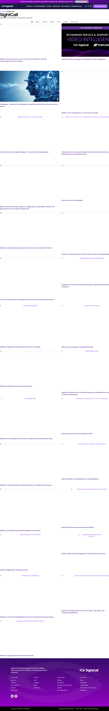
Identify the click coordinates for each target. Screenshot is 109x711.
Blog (81, 680)
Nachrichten (14, 690)
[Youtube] (12, 696)
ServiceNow (60, 683)
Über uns (13, 680)
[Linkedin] (15, 696)
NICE (35, 680)
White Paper (74, 22)
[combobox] (91, 6)
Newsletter (83, 690)
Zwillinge (59, 680)
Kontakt (13, 683)
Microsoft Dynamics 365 (64, 685)
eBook (37, 22)
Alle (32, 22)
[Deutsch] (91, 7)
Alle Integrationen (62, 690)
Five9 (35, 685)
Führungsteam (15, 685)
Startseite (3, 11)
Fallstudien (83, 683)
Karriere (13, 688)
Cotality (59, 688)
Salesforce (37, 688)
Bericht (52, 22)
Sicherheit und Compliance (88, 688)
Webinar (65, 22)
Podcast (44, 22)
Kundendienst (84, 685)
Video (58, 22)
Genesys (36, 683)
